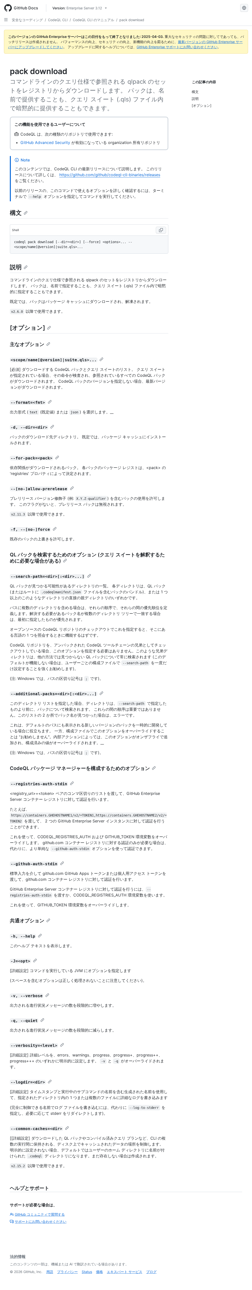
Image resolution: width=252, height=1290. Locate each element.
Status (87, 1272)
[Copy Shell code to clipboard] (161, 230)
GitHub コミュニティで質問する (40, 1214)
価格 (99, 1272)
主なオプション (27, 344)
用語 (49, 1272)
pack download (131, 20)
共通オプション (27, 921)
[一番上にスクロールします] (241, 1279)
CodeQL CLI (58, 20)
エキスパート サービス (124, 1272)
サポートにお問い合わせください (40, 1221)
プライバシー (67, 1272)
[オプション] (27, 327)
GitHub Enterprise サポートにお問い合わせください (177, 47)
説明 (16, 267)
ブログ (151, 1272)
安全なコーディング (27, 20)
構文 (16, 212)
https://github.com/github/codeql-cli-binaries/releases (109, 174)
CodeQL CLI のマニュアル (93, 20)
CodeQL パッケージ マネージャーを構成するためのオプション (80, 768)
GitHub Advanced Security (45, 142)
